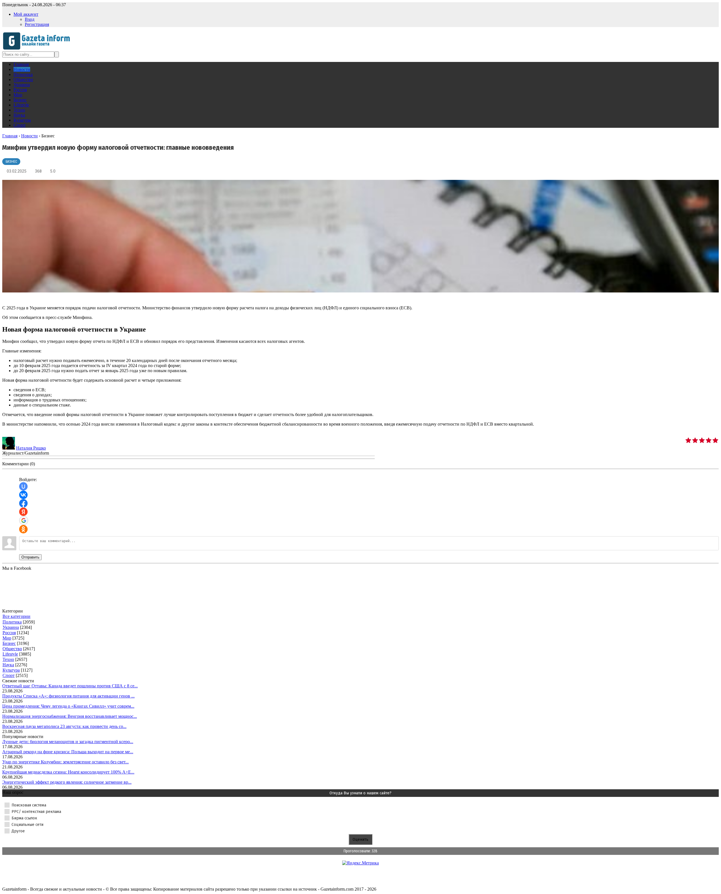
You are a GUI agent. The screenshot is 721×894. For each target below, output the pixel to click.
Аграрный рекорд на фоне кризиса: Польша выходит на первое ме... (67, 751)
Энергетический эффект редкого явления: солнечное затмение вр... (67, 782)
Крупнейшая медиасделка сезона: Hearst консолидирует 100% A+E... (68, 772)
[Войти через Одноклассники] (23, 529)
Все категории (16, 616)
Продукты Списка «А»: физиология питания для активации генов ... (68, 696)
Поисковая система (29, 805)
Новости (29, 135)
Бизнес (11, 162)
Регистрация (37, 24)
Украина (11, 627)
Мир (7, 638)
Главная (9, 135)
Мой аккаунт (26, 14)
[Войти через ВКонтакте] (23, 495)
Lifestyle (10, 654)
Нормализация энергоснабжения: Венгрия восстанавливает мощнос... (69, 716)
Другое (18, 830)
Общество (12, 648)
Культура (11, 670)
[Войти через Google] (23, 520)
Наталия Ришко (31, 448)
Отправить (30, 557)
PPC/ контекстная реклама (36, 811)
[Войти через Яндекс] (23, 512)
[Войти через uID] (23, 486)
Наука (8, 664)
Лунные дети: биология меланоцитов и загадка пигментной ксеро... (67, 741)
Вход (29, 19)
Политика (12, 622)
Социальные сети (27, 824)
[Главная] (38, 48)
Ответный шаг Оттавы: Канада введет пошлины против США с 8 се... (70, 685)
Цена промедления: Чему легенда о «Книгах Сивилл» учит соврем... (68, 706)
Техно (8, 659)
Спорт (9, 675)
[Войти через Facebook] (23, 503)
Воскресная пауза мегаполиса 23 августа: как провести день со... (64, 726)
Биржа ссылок (24, 818)
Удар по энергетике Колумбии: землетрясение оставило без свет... (65, 761)
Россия (9, 632)
